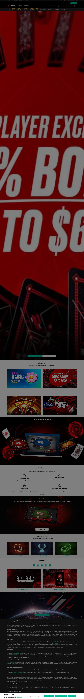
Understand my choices (49, 695)
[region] (42, 696)
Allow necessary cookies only (61, 695)
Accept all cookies (72, 695)
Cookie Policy (19, 697)
